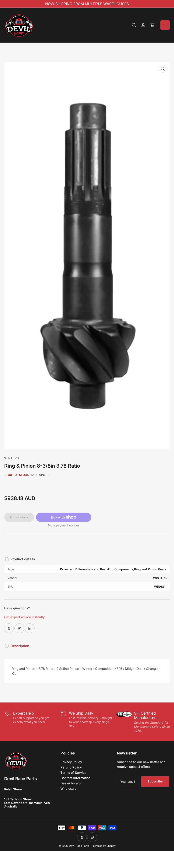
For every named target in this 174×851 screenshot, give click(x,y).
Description (19, 646)
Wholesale (68, 789)
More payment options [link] (63, 525)
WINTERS (11, 458)
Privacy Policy (71, 762)
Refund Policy (71, 767)
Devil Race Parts (79, 845)
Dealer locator (71, 783)
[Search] (134, 25)
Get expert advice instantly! (24, 617)
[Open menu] (165, 25)
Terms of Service (73, 773)
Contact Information (75, 778)
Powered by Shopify (103, 845)
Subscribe (155, 781)
